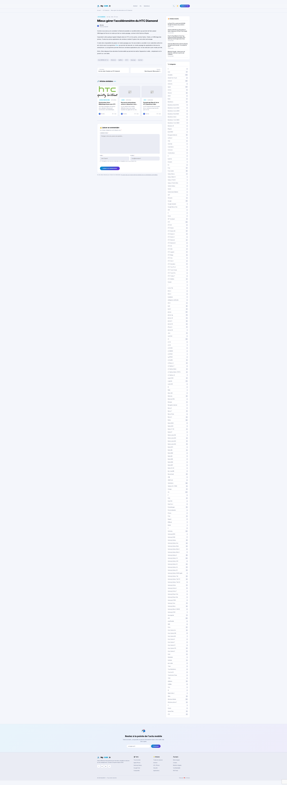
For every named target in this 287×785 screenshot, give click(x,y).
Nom (101, 155)
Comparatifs (137, 770)
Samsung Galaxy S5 (173, 570)
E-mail (132, 155)
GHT (169, 195)
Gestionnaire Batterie (173, 192)
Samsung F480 (171, 537)
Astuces (170, 93)
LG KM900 (170, 351)
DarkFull (170, 159)
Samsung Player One (173, 594)
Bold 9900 (170, 132)
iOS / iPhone (156, 765)
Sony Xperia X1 (171, 645)
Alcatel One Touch (172, 77)
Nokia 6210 (170, 426)
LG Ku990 (170, 360)
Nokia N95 (170, 459)
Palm (169, 498)
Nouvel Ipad (171, 474)
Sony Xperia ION (172, 633)
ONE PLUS (170, 480)
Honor (169, 216)
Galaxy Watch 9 (171, 177)
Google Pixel (137, 768)
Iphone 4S (170, 318)
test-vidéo (170, 663)
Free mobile (171, 171)
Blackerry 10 (171, 126)
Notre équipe (176, 760)
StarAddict (170, 657)
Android (135, 6)
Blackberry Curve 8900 (173, 111)
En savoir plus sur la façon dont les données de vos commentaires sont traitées (139, 174)
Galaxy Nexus (171, 174)
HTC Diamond (106, 10)
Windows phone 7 (172, 702)
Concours (170, 150)
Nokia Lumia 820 (172, 441)
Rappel (169, 519)
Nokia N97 (170, 465)
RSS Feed (175, 770)
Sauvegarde (171, 615)
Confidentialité (176, 768)
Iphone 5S (170, 324)
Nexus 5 (170, 408)
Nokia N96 (170, 462)
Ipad (169, 306)
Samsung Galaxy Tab (173, 576)
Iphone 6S (170, 330)
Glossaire (170, 198)
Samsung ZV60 (171, 612)
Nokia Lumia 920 (172, 444)
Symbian (170, 660)
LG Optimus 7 (171, 366)
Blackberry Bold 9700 (173, 105)
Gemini (169, 189)
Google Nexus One (172, 207)
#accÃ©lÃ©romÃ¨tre (103, 60)
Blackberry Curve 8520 (173, 108)
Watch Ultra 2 (171, 693)
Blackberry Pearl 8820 (173, 114)
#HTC (126, 60)
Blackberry (170, 101)
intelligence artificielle (173, 300)
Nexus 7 (170, 411)
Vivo (169, 687)
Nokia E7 (170, 432)
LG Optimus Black (172, 369)
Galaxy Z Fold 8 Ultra (173, 183)
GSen (116, 45)
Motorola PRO (171, 399)
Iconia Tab (170, 288)
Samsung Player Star (173, 597)
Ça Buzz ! (170, 138)
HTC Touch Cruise (172, 270)
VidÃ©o (170, 684)
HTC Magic (170, 255)
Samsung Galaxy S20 (173, 561)
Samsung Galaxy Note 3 (174, 552)
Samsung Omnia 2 (172, 588)
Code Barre (171, 147)
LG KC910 (170, 348)
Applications (156, 770)
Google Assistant (172, 204)
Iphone (169, 312)
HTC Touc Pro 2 (172, 267)
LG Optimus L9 (171, 375)
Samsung (170, 531)
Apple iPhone (137, 762)
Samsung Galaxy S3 (173, 564)
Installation (170, 297)
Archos (169, 90)
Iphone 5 (170, 321)
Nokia (169, 420)
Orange (170, 489)
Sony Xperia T (171, 642)
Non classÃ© (171, 471)
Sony (169, 627)
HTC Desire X (171, 237)
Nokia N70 (170, 447)
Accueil (99, 10)
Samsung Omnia (172, 585)
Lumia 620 (170, 384)
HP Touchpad (171, 219)
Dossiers (170, 162)
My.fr (106, 6)
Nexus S (170, 417)
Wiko (169, 696)
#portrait (140, 60)
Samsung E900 (171, 534)
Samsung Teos (171, 603)
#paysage (133, 60)
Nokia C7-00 (171, 429)
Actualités (170, 75)
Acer (169, 72)
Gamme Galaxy (171, 186)
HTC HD (170, 246)
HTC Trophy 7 (171, 276)
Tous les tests (137, 760)
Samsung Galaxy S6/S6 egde (175, 573)
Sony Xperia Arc (172, 630)
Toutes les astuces (158, 760)
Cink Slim (170, 144)
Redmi (169, 525)
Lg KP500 (170, 357)
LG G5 (169, 345)
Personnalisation (172, 510)
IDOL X (169, 294)
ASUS (169, 96)
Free (169, 168)
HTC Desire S (171, 234)
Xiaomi (169, 708)
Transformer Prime (172, 675)
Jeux (169, 333)
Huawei (169, 282)
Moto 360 (170, 393)
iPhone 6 (170, 327)
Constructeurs (171, 153)
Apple (169, 87)
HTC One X (170, 261)
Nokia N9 (170, 456)
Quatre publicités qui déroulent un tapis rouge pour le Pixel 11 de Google (177, 30)
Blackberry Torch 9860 (173, 123)
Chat (169, 141)
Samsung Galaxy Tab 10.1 (174, 579)
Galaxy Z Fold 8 (171, 180)
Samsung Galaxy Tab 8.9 (174, 582)
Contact (175, 762)
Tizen (169, 666)
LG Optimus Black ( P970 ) (174, 372)
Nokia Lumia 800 (172, 438)
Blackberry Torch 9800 (173, 120)
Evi (168, 165)
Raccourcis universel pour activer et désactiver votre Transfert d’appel (128, 104)
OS (168, 492)
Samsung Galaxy (172, 540)
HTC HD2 (170, 249)
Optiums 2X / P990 (172, 486)
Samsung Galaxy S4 (173, 567)
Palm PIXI (170, 501)
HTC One (170, 258)
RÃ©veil (170, 522)
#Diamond (113, 60)
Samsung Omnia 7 (172, 591)
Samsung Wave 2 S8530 (174, 609)
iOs (140, 6)
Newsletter (184, 5)
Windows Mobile (172, 699)
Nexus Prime (171, 414)
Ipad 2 (169, 309)
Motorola (170, 396)
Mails (169, 390)
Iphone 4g (170, 315)
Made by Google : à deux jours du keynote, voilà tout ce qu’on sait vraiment (176, 53)
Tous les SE (171, 672)
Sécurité (155, 768)
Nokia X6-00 (171, 468)
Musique (170, 402)
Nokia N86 (170, 453)
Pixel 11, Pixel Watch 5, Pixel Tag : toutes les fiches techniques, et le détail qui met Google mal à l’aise (176, 37)
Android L (170, 83)
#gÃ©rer (121, 60)
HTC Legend (171, 252)
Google (169, 201)
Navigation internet (172, 405)
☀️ (177, 6)
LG (168, 339)
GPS (169, 210)
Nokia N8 (170, 450)
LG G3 (169, 342)
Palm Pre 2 (170, 504)
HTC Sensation (171, 264)
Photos (169, 513)
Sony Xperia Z (171, 651)
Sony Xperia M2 (172, 636)
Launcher (170, 336)
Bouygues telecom (172, 135)
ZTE (169, 714)
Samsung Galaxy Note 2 (174, 549)
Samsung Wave (171, 606)
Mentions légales (177, 765)
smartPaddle (171, 621)
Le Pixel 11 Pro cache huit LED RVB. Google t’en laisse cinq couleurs (176, 24)
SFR (169, 618)
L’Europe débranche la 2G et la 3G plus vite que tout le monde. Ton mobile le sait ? (178, 45)
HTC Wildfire (171, 279)
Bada (169, 98)
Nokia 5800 (171, 423)
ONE (169, 477)
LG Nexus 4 (170, 363)
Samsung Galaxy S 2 (173, 558)
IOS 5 (169, 303)
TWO (169, 678)
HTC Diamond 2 (172, 243)
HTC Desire (171, 228)
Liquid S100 (170, 378)
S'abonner (156, 746)
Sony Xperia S (171, 639)
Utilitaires (170, 681)
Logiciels (170, 381)
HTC (169, 222)
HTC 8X (170, 225)
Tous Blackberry (172, 669)
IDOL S (169, 291)
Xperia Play (170, 711)
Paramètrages (171, 507)
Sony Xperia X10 (172, 648)
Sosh (169, 654)
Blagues (170, 129)
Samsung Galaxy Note (173, 546)
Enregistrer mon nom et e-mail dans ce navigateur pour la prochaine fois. (119, 161)
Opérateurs (147, 6)
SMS (169, 624)
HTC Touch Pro (171, 273)
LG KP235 (170, 354)
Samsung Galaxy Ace (173, 543)
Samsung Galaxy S (172, 555)
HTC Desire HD (171, 231)
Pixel (169, 516)
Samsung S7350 (172, 600)
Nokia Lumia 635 (172, 435)
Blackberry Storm (172, 116)
